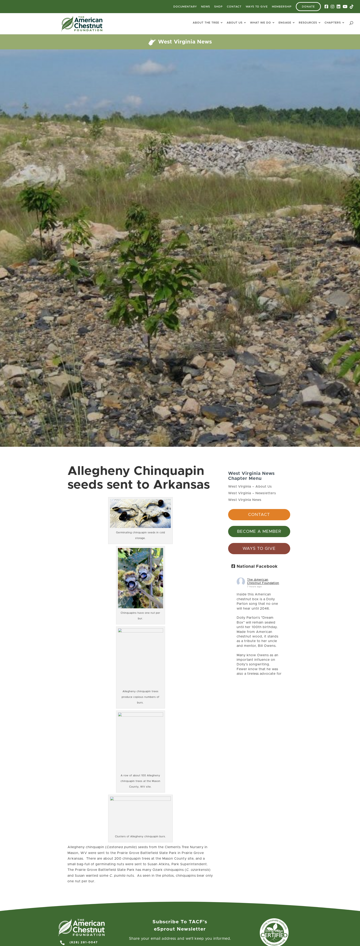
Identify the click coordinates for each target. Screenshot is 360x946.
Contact (234, 6)
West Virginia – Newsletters (252, 493)
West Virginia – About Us (250, 486)
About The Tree (206, 22)
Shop (218, 6)
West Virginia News (244, 500)
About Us (234, 22)
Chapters (333, 22)
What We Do (260, 22)
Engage (285, 22)
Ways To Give (257, 6)
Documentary (185, 6)
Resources (308, 22)
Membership (282, 6)
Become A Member (259, 531)
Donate (308, 6)
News (205, 6)
